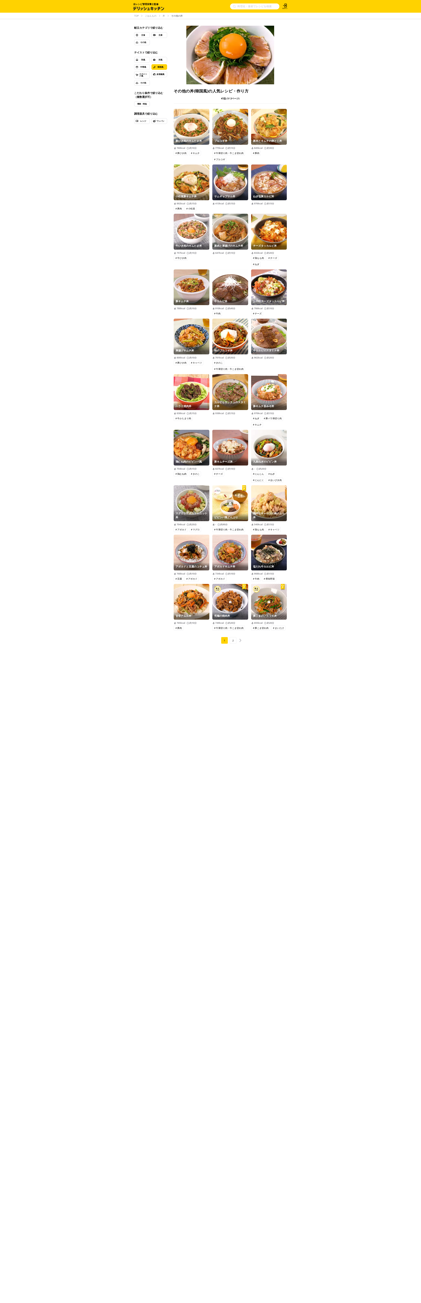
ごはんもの (150, 16)
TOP (136, 16)
